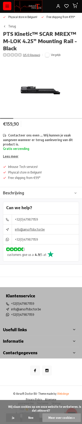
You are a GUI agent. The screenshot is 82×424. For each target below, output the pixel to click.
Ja (13, 417)
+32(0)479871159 (26, 219)
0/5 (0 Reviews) (31, 55)
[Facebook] (35, 370)
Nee (30, 417)
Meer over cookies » (61, 417)
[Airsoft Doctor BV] (28, 6)
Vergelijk (56, 55)
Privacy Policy (34, 399)
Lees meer (11, 156)
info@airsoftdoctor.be (30, 229)
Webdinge (63, 393)
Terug (12, 26)
